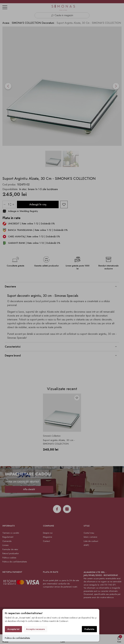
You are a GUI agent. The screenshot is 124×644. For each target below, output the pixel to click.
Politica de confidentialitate (17, 638)
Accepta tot (13, 629)
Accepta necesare (35, 629)
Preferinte (89, 629)
